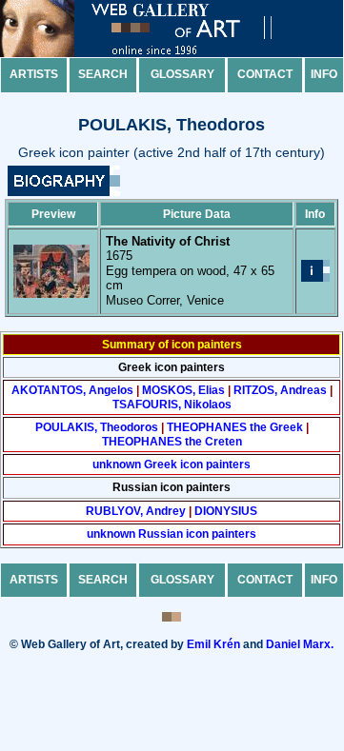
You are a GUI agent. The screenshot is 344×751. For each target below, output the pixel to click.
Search (103, 74)
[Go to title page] (152, 53)
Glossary (182, 74)
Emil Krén (213, 644)
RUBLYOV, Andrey (136, 511)
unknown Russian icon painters (171, 534)
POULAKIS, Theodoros (96, 427)
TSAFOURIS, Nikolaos (172, 404)
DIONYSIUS (225, 511)
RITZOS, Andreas (280, 390)
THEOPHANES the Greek (235, 427)
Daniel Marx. (300, 644)
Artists (34, 74)
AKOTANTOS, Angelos (72, 390)
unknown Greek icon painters (171, 464)
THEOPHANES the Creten (172, 441)
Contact (265, 74)
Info (324, 74)
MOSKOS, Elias (183, 390)
